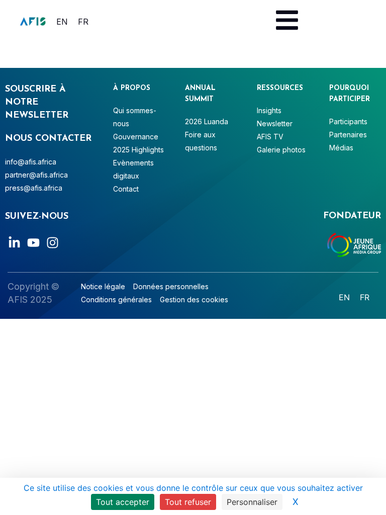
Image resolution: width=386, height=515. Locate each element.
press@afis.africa (33, 188)
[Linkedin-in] (14, 242)
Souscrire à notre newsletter (36, 102)
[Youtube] (33, 242)
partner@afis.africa (36, 174)
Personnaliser (252, 502)
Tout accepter (122, 502)
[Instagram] (52, 242)
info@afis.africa (30, 161)
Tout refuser (188, 502)
